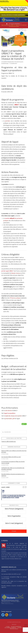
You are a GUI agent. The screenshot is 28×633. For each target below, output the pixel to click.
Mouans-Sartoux (15, 273)
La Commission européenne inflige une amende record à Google (13, 462)
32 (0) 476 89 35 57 (6, 602)
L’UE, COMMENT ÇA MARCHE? (10, 627)
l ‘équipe (7, 626)
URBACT (16, 105)
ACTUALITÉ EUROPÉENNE (16, 626)
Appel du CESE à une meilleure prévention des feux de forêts (13, 451)
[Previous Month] (23, 487)
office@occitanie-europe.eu (8, 603)
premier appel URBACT (7, 271)
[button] (26, 20)
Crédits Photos (14, 624)
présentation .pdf (10, 418)
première (8, 121)
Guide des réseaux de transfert (13, 416)
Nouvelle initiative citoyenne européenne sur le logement (12, 474)
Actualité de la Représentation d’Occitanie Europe (12, 61)
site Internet (8, 410)
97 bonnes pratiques (15, 298)
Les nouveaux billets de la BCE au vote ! (11, 457)
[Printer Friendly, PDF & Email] (24, 424)
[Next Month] (26, 487)
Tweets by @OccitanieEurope (8, 441)
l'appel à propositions (9, 413)
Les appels (20, 627)
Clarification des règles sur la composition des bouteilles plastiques (12, 468)
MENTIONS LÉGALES (14, 628)
